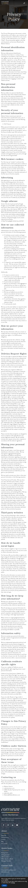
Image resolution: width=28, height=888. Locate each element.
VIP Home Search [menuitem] (5, 857)
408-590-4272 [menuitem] (5, 872)
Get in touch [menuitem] (4, 843)
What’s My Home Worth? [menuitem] (7, 859)
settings (13, 882)
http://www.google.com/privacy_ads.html (13, 221)
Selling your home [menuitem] (5, 855)
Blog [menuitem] (2, 841)
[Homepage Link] (5, 2)
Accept (4, 885)
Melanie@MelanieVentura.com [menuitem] (8, 870)
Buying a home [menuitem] (4, 853)
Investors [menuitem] (3, 839)
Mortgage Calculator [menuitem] (6, 861)
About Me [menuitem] (3, 835)
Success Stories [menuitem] (5, 837)
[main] (14, 400)
